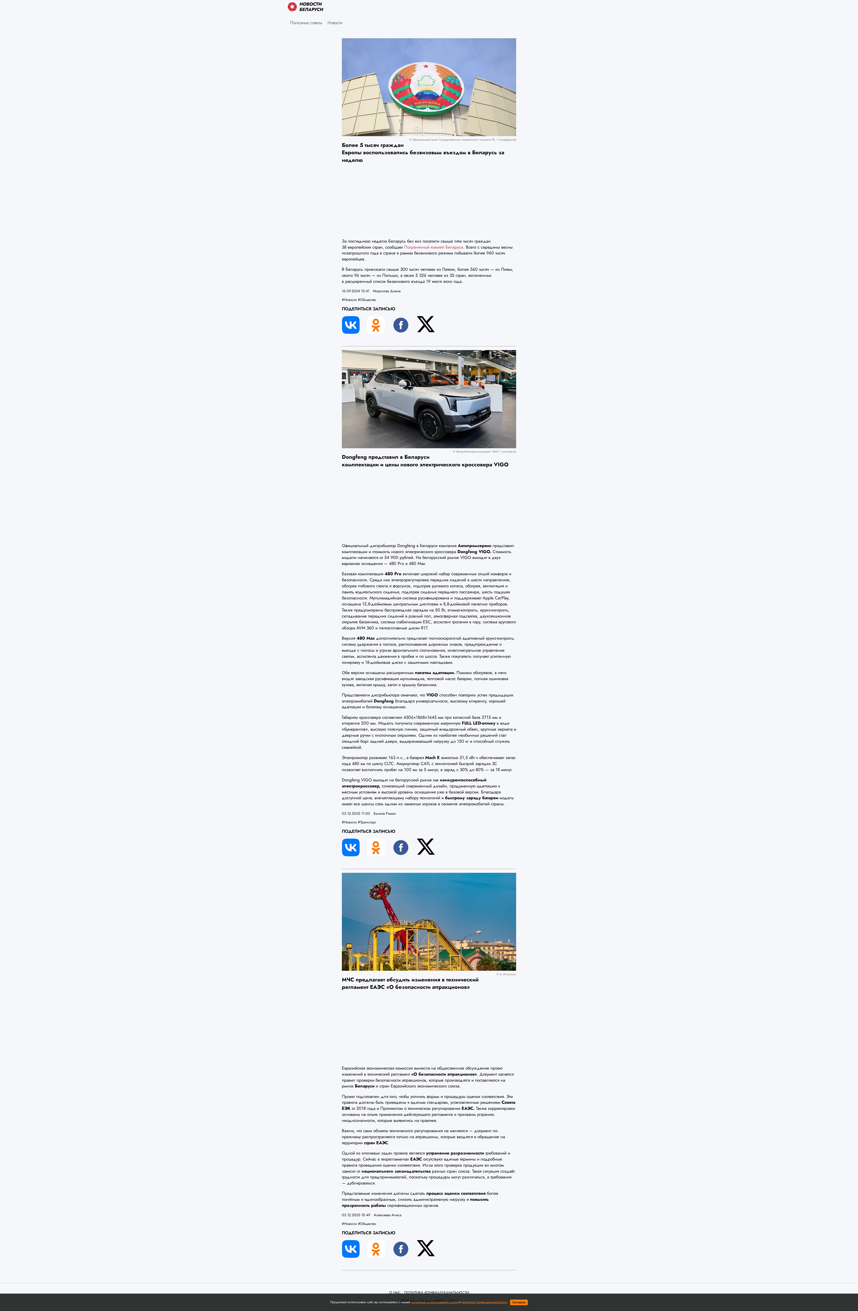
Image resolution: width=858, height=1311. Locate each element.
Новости (335, 22)
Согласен (519, 1302)
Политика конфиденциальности (436, 1292)
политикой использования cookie (434, 1302)
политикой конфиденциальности (484, 1302)
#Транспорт (367, 822)
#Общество (367, 299)
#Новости (349, 299)
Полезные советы (306, 22)
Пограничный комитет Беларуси (433, 247)
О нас (395, 1292)
